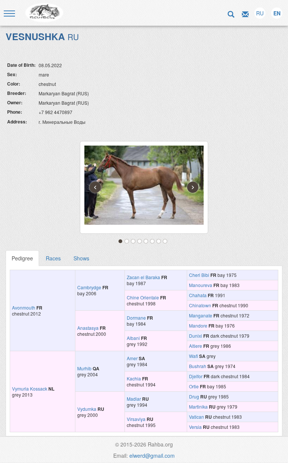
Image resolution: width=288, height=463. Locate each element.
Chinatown (200, 305)
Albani (133, 338)
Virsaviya (136, 419)
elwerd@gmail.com (152, 455)
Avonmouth (23, 307)
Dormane (136, 317)
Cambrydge (89, 287)
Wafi (193, 356)
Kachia (134, 378)
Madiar (134, 398)
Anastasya (88, 328)
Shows (81, 258)
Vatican (196, 416)
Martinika (198, 406)
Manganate (200, 315)
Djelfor (195, 376)
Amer (132, 358)
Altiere (195, 346)
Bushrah (197, 366)
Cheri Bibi (199, 275)
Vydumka (86, 409)
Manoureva (200, 285)
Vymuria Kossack (29, 388)
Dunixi (195, 335)
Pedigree (22, 258)
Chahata (198, 295)
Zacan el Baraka (143, 277)
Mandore (198, 325)
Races (53, 258)
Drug (194, 396)
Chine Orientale (143, 297)
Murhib (84, 368)
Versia (195, 427)
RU (260, 13)
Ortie (194, 386)
